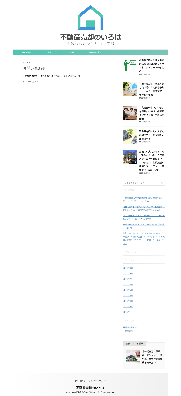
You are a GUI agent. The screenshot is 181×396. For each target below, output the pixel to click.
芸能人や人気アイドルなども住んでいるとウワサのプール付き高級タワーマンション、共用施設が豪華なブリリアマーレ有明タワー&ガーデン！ (144, 238)
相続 (72, 52)
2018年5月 (128, 290)
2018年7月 (128, 279)
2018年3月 (128, 301)
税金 (49, 52)
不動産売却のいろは (90, 388)
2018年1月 (128, 312)
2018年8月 (128, 273)
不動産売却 (26, 52)
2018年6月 (128, 284)
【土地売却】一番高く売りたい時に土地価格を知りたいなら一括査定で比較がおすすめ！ (144, 208)
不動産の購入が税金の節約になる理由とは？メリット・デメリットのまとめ (144, 199)
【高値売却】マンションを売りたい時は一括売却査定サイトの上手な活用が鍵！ (144, 217)
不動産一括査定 (94, 52)
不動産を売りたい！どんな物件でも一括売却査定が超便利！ (151, 135)
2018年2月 (128, 306)
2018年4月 (128, 295)
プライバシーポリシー (97, 381)
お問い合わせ (80, 381)
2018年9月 (128, 268)
